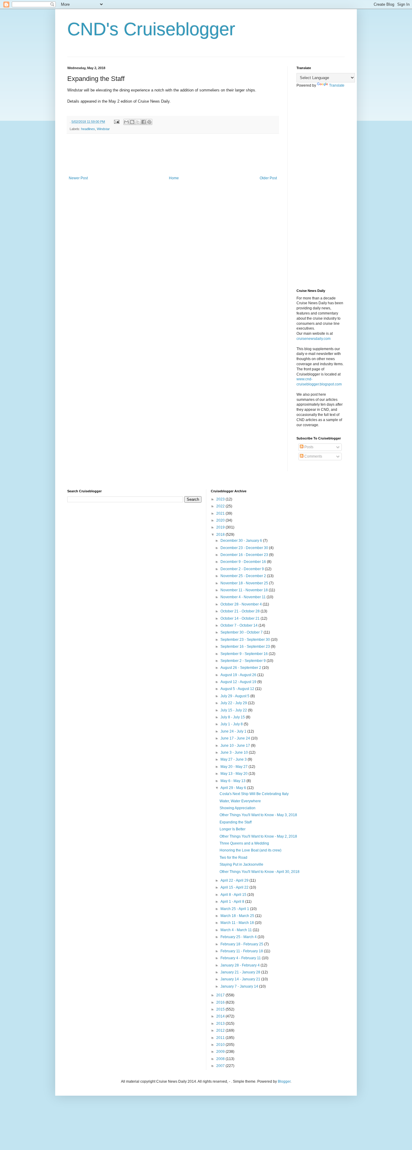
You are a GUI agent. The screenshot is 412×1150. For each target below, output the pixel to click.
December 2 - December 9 (242, 569)
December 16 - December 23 (244, 555)
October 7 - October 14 (239, 625)
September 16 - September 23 (245, 646)
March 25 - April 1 (235, 909)
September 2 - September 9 (243, 661)
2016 (221, 1002)
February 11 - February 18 (242, 951)
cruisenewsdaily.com (313, 339)
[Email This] (126, 122)
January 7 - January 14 (239, 986)
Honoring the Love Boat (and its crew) (250, 850)
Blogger (284, 1081)
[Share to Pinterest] (149, 122)
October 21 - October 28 (240, 611)
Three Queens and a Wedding (244, 843)
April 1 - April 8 (232, 901)
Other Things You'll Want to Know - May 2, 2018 (258, 836)
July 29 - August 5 (235, 696)
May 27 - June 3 (234, 759)
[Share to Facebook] (144, 122)
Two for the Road (233, 857)
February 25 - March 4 (239, 937)
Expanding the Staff (236, 822)
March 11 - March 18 (237, 923)
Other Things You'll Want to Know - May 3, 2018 (258, 815)
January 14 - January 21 (240, 979)
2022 (221, 506)
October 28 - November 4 (241, 604)
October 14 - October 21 (240, 618)
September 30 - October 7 (242, 632)
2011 (221, 1038)
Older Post (268, 178)
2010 (221, 1045)
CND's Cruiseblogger (151, 29)
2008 (221, 1059)
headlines (88, 129)
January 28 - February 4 (240, 965)
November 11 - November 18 (244, 590)
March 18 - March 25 (237, 916)
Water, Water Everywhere (240, 801)
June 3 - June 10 (234, 752)
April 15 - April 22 (234, 887)
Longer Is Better (233, 829)
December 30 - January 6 (241, 540)
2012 (221, 1030)
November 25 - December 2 (243, 576)
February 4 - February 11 (241, 958)
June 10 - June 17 (235, 745)
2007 (221, 1066)
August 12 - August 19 (238, 682)
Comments (312, 456)
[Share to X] (138, 122)
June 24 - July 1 (233, 731)
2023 (221, 499)
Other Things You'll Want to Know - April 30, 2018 (259, 872)
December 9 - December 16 (243, 562)
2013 (221, 1023)
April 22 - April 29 (234, 880)
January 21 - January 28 (240, 972)
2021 (221, 513)
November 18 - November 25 (244, 583)
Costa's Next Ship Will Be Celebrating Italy (254, 794)
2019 (221, 527)
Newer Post (78, 178)
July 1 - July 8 (232, 724)
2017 (221, 995)
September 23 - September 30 (245, 639)
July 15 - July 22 (234, 710)
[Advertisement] (177, 154)
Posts (308, 447)
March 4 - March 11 (236, 930)
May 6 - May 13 (233, 781)
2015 (221, 1009)
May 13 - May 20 (234, 773)
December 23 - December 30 (244, 548)
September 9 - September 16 (244, 654)
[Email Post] (116, 121)
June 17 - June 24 (235, 738)
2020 (221, 520)
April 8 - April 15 (233, 895)
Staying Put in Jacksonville (241, 864)
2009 (221, 1051)
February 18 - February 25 (242, 944)
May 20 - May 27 (234, 767)
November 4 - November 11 (243, 597)
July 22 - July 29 (234, 703)
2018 (221, 534)
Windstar (103, 129)
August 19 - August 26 (238, 675)
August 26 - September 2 (241, 668)
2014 (221, 1016)
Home (174, 178)
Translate (336, 85)
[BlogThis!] (132, 122)
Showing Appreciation (237, 808)
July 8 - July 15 (233, 717)
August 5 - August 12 (237, 689)
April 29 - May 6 (233, 788)
